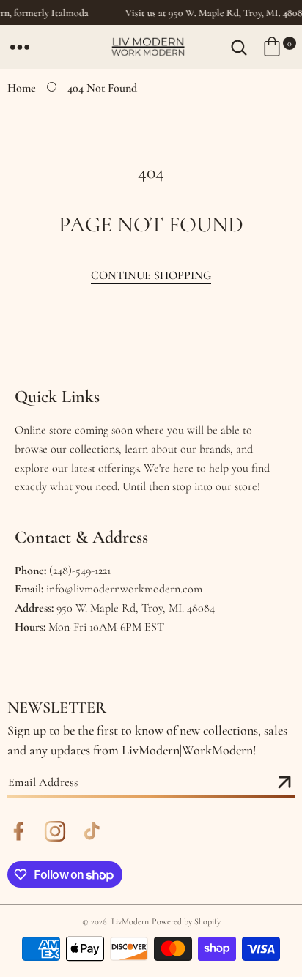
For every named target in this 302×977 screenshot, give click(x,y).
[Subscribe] (284, 782)
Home (21, 88)
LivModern (130, 921)
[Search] (239, 47)
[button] (20, 47)
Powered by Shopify (186, 921)
